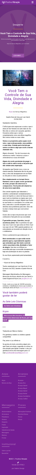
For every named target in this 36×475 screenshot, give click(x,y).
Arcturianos (5, 414)
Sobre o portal (6, 450)
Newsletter (5, 453)
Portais (4, 438)
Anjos (3, 380)
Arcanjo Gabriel (22, 385)
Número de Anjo (7, 383)
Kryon (11, 112)
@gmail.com (17, 353)
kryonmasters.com (26, 287)
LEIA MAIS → (18, 56)
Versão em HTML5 (18, 465)
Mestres (4, 435)
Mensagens (5, 432)
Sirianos (4, 419)
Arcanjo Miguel (22, 388)
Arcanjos (20, 380)
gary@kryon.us (26, 278)
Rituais (20, 419)
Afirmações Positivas (24, 411)
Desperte (4, 422)
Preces (20, 417)
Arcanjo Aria (22, 383)
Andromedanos (6, 411)
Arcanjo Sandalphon (24, 396)
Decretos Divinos (23, 414)
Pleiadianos (5, 417)
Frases (4, 424)
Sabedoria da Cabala (8, 430)
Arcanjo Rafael (22, 393)
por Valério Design (18, 468)
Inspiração (5, 427)
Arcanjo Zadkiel (22, 398)
